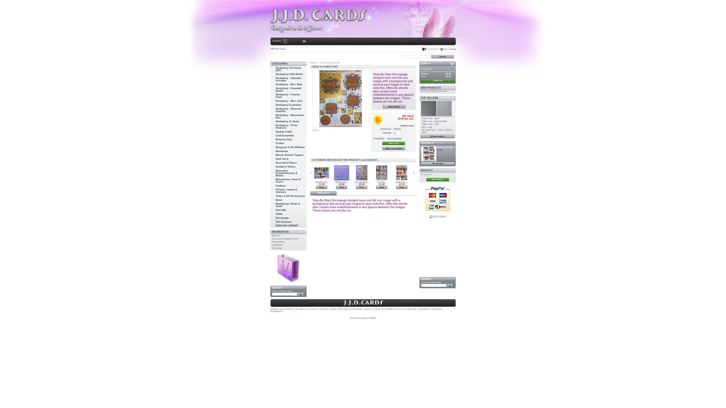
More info (324, 193)
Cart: (446, 49)
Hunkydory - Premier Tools (288, 95)
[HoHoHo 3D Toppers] (321, 179)
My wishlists (437, 179)
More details (394, 107)
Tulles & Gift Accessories (290, 196)
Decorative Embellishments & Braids (286, 173)
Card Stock (282, 159)
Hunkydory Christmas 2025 (288, 69)
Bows (279, 200)
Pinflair (280, 143)
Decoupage (282, 217)
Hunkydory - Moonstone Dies (290, 116)
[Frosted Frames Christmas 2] (381, 179)
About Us (276, 235)
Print (317, 130)
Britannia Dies (284, 139)
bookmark (314, 56)
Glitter (279, 213)
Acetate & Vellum (286, 166)
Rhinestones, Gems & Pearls (288, 180)
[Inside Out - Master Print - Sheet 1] (401, 179)
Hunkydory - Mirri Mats (289, 84)
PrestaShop (275, 311)
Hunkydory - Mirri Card (289, 101)
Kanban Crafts (284, 131)
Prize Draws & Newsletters (350, 309)
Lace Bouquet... (361, 182)
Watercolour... (341, 182)
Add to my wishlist (393, 148)
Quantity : (387, 132)
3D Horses (442, 147)
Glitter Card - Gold (430, 124)
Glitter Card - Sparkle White (434, 121)
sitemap (301, 56)
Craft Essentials (285, 135)
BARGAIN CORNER (287, 225)
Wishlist (427, 170)
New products (431, 87)
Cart (424, 63)
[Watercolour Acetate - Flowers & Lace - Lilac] (341, 179)
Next (414, 172)
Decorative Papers (286, 162)
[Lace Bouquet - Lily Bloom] (361, 179)
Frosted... (381, 182)
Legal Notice (277, 245)
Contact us (324, 309)
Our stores (277, 248)
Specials (427, 143)
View (321, 187)
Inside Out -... (402, 182)
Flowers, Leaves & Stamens (286, 190)
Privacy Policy (278, 242)
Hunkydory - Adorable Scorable (288, 79)
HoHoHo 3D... (321, 182)
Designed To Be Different (290, 147)
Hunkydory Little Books (289, 74)
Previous (311, 172)
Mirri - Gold (427, 127)
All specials (437, 163)
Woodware (282, 151)
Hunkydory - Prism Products (287, 126)
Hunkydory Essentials (288, 105)
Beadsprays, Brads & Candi (288, 205)
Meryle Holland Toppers (289, 155)
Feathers (281, 185)
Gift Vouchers (284, 221)
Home (276, 56)
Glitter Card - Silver (430, 118)
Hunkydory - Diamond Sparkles (288, 110)
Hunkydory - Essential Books (288, 89)
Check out (438, 81)
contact (289, 56)
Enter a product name (282, 291)
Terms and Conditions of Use (285, 239)
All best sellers (437, 136)
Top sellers (429, 98)
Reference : (386, 129)
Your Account (432, 49)
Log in (282, 49)
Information (280, 231)
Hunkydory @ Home (287, 121)
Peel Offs (281, 210)
